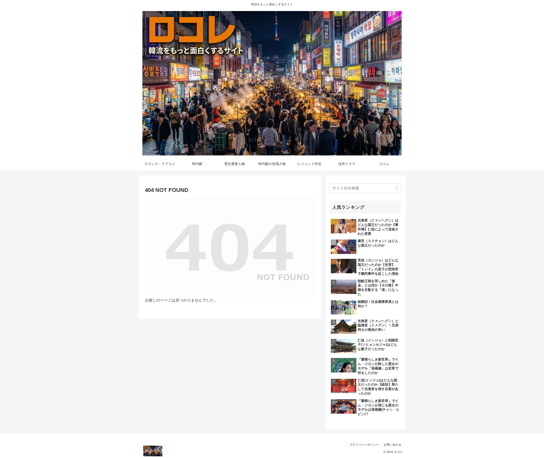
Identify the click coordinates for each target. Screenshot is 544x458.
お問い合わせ (392, 444)
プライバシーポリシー (364, 444)
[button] (397, 188)
